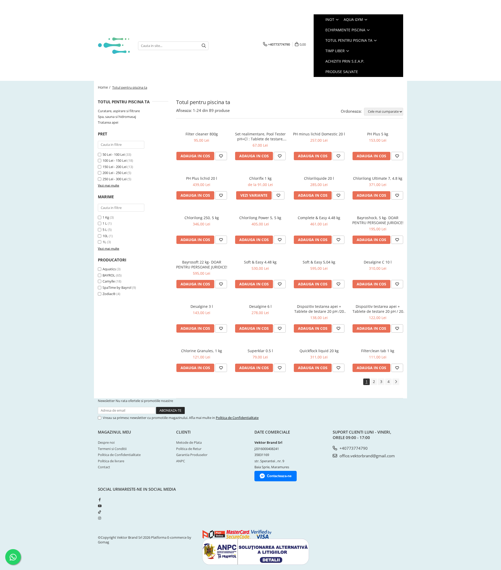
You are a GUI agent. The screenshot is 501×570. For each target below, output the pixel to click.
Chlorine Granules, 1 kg (201, 350)
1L (104, 241)
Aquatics (109, 269)
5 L (105, 229)
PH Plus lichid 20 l (201, 178)
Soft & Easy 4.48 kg (260, 262)
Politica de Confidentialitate (237, 417)
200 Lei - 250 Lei (115, 172)
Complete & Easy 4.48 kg (319, 217)
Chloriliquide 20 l (319, 178)
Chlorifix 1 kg (260, 178)
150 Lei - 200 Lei (115, 166)
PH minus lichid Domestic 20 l (319, 133)
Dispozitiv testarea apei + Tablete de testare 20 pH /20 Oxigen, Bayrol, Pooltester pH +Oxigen (319, 309)
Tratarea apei (108, 122)
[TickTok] (99, 511)
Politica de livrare (111, 461)
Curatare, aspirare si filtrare (119, 111)
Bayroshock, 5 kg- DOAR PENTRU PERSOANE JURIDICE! (377, 220)
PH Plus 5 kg (377, 133)
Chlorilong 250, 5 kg (201, 217)
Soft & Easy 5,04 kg (319, 262)
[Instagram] (99, 518)
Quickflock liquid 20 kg (319, 350)
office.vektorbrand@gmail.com (366, 455)
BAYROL (109, 275)
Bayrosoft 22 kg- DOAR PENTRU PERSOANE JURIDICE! (201, 264)
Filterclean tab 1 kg (377, 350)
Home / (104, 87)
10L (105, 235)
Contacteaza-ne (279, 476)
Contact (104, 467)
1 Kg (106, 217)
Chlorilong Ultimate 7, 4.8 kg (377, 178)
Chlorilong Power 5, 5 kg (260, 217)
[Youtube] (99, 505)
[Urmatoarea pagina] (395, 382)
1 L (105, 223)
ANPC (180, 461)
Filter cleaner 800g (202, 133)
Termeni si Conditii (112, 448)
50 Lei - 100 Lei (114, 154)
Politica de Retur (188, 448)
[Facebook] (99, 499)
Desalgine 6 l (260, 306)
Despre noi (106, 442)
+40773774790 (353, 448)
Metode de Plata (189, 442)
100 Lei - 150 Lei (115, 160)
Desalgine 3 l (201, 306)
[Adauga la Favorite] (221, 156)
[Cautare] (203, 45)
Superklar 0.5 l (260, 350)
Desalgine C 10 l (378, 262)
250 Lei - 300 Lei (115, 179)
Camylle (109, 281)
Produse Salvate (341, 71)
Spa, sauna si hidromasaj (117, 116)
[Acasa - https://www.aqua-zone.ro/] (114, 45)
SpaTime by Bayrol (117, 287)
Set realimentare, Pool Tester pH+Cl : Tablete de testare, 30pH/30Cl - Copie (260, 136)
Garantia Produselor (191, 454)
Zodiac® (109, 293)
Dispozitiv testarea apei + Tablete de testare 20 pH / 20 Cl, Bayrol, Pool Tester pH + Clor (378, 309)
